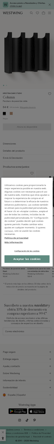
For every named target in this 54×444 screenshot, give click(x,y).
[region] (27, 222)
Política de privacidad (16, 237)
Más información (13, 242)
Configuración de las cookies (27, 251)
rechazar (8, 230)
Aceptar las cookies (27, 259)
